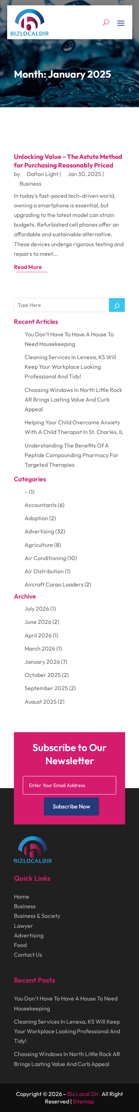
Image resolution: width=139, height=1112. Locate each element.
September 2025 (46, 688)
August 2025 (41, 701)
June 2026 (38, 621)
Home (21, 896)
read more (28, 266)
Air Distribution (44, 571)
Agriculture (39, 544)
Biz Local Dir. (84, 1093)
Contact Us (28, 954)
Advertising (39, 531)
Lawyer (23, 925)
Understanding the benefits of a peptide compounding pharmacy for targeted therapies (72, 455)
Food (20, 944)
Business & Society (37, 915)
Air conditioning (45, 558)
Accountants (41, 504)
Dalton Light (42, 173)
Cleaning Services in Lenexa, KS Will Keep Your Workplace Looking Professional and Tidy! (70, 366)
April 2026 (38, 635)
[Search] (117, 305)
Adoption (36, 518)
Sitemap (83, 1101)
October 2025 (43, 674)
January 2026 (42, 661)
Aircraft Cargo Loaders (54, 584)
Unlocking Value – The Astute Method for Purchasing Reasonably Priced (68, 160)
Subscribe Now (71, 806)
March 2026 (40, 648)
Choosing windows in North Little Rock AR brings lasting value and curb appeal (73, 399)
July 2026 (37, 608)
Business (30, 183)
